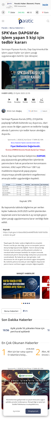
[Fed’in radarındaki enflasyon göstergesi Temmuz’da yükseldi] (21, 287)
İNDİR (45, 5)
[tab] (21, 303)
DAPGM (41, 156)
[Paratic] (25, 21)
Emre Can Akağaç (14, 111)
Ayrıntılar (16, 411)
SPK (25, 311)
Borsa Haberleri (16, 28)
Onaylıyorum (33, 411)
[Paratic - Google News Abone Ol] (38, 112)
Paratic (5, 28)
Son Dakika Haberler (17, 320)
